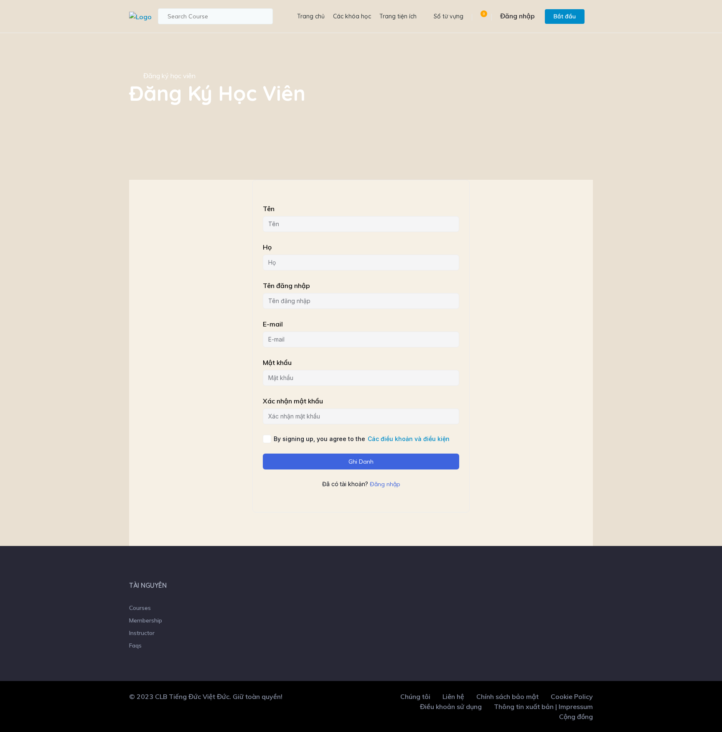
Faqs (135, 645)
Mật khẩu (277, 362)
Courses (140, 608)
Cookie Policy (572, 696)
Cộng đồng (576, 716)
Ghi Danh (361, 461)
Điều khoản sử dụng (451, 706)
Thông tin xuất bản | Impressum (543, 706)
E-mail (273, 324)
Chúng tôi (415, 696)
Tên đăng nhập (286, 285)
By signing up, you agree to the (362, 438)
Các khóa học (352, 16)
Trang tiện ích (398, 16)
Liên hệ (453, 696)
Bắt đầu (565, 16)
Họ (267, 247)
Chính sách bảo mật (507, 696)
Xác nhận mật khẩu (293, 401)
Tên (269, 208)
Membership (145, 620)
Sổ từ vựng (448, 16)
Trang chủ (311, 16)
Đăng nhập (517, 16)
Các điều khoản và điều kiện (409, 438)
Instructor (142, 633)
